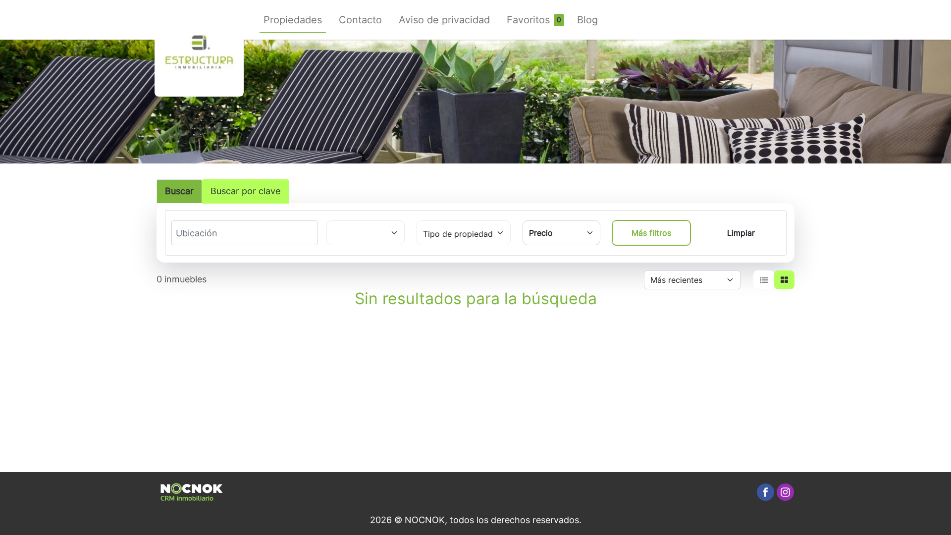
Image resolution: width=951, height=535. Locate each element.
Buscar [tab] (179, 191)
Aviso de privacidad (444, 20)
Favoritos (528, 20)
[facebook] (765, 492)
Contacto (360, 20)
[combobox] (212, 233)
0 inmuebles (182, 279)
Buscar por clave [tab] (245, 191)
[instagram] (785, 492)
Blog (587, 20)
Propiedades (293, 20)
